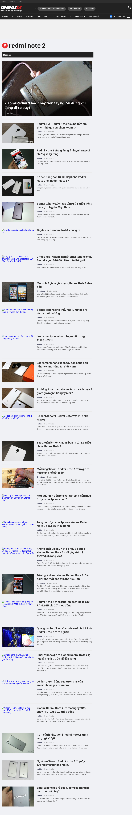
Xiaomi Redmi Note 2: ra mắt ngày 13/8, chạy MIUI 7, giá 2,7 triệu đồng (61, 709)
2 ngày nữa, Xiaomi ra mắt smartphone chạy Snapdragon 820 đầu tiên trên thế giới (64, 258)
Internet (30, 17)
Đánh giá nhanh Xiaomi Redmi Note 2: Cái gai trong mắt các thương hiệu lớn (63, 577)
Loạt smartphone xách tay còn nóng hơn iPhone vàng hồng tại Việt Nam (62, 364)
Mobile (5, 17)
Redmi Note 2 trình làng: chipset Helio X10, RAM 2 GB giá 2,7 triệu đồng (63, 603)
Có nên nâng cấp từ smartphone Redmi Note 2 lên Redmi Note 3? (61, 178)
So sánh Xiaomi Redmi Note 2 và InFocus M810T (62, 417)
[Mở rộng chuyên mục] (128, 16)
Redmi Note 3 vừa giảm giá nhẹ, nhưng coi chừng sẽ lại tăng (63, 152)
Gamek (4, 1)
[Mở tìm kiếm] (129, 7)
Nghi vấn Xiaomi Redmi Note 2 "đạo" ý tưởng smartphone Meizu (61, 762)
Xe (70, 17)
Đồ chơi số (94, 17)
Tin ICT (20, 17)
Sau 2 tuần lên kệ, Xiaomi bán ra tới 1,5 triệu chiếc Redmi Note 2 (64, 444)
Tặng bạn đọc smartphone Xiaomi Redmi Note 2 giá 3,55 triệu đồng (62, 523)
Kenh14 (12, 1)
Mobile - (40, 132)
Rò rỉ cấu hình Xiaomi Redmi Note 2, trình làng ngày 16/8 (62, 736)
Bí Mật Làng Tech (119, 17)
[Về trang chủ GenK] (11, 9)
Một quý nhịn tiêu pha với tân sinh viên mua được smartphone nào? (64, 497)
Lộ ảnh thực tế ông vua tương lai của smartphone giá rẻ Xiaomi (60, 683)
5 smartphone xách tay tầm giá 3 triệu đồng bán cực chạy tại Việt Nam (64, 205)
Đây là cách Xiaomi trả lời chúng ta (58, 230)
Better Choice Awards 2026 (52, 9)
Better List (75, 9)
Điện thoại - (42, 291)
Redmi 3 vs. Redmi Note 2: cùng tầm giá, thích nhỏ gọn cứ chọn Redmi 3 (62, 125)
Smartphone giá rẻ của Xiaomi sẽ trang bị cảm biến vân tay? (63, 789)
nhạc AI (91, 9)
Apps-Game (80, 17)
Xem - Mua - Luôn (58, 17)
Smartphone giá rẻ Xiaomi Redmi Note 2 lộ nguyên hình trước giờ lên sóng (63, 656)
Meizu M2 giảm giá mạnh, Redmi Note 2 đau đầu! (64, 285)
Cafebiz (20, 1)
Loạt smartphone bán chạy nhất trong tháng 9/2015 (61, 338)
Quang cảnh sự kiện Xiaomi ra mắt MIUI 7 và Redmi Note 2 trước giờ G (64, 630)
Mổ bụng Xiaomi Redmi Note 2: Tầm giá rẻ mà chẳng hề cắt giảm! (63, 470)
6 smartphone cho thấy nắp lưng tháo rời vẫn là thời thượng (62, 311)
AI (12, 17)
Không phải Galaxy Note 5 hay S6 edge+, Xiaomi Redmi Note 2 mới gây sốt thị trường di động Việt (62, 552)
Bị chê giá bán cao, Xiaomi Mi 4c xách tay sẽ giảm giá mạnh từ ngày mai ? (64, 391)
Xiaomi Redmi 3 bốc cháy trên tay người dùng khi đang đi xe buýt (45, 105)
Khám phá (42, 17)
